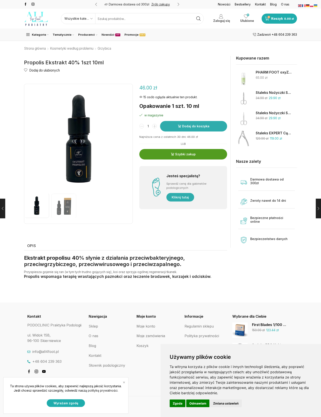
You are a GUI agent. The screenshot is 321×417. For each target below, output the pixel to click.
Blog (273, 4)
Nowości (224, 4)
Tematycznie (62, 34)
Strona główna (35, 48)
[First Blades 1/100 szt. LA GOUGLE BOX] (240, 330)
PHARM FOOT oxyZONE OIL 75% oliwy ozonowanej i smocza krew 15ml (274, 72)
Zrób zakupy (160, 4)
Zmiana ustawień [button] (226, 403)
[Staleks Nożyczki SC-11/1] (243, 118)
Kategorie (39, 34)
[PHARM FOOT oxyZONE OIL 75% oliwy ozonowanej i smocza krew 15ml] (243, 77)
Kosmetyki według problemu (71, 48)
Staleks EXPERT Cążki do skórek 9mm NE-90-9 (274, 133)
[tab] (31, 246)
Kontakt (260, 4)
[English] (300, 5)
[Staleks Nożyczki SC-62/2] (243, 98)
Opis (31, 246)
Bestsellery (243, 4)
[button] (96, 4)
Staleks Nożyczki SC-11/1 (274, 113)
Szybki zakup (185, 154)
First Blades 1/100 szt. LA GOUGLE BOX (270, 325)
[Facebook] (25, 4)
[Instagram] (33, 4)
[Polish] (312, 5)
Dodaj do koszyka (195, 126)
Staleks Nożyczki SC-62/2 (274, 93)
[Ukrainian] (316, 5)
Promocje (134, 34)
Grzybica (104, 48)
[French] (304, 5)
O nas (285, 4)
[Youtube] (44, 371)
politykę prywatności (102, 390)
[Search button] (198, 18)
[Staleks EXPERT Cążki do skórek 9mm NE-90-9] (243, 138)
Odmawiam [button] (197, 403)
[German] (308, 5)
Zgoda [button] (177, 403)
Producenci (86, 34)
